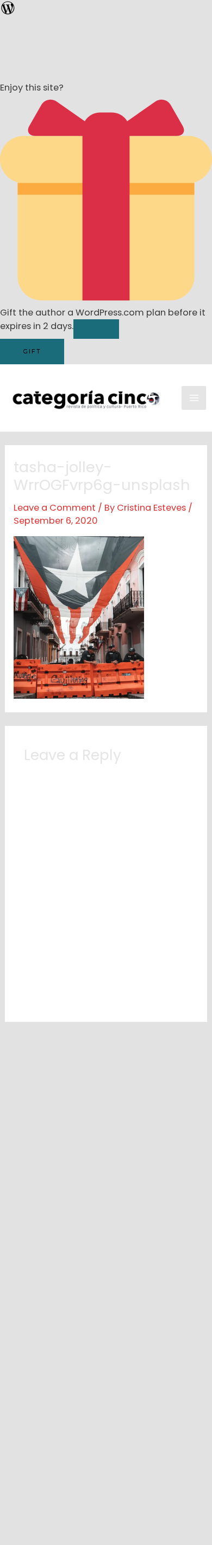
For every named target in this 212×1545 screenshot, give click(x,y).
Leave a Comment (55, 507)
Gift (32, 351)
